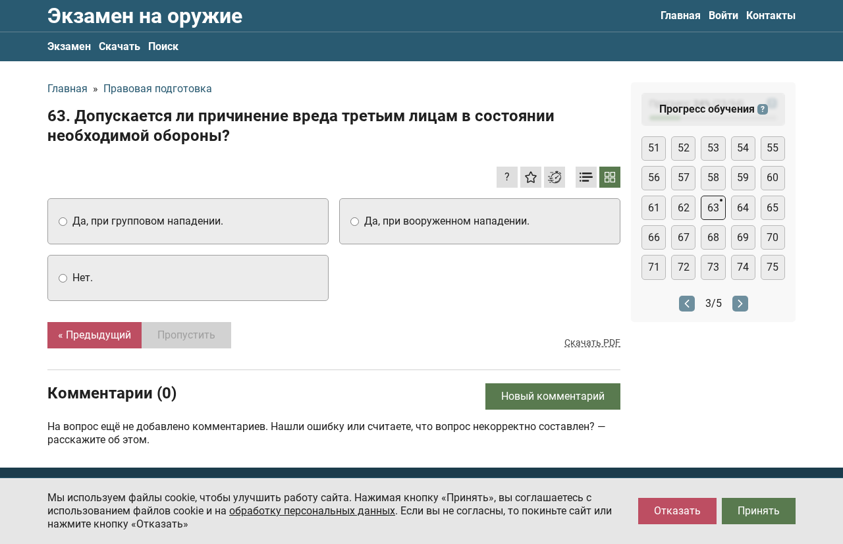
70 (772, 237)
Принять (759, 510)
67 (684, 237)
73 (713, 267)
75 (772, 267)
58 (713, 177)
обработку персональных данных (312, 510)
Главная (681, 15)
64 (743, 208)
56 (654, 177)
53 (713, 148)
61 (654, 208)
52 (684, 148)
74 (743, 267)
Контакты (771, 15)
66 (654, 237)
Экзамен (69, 46)
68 (713, 237)
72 (684, 267)
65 (772, 208)
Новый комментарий (553, 396)
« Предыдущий (94, 335)
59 (743, 177)
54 (743, 148)
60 (772, 177)
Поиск (163, 46)
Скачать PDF (592, 342)
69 (743, 237)
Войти (723, 15)
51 (654, 148)
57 (684, 177)
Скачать (119, 46)
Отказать (677, 510)
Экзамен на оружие (144, 15)
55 (772, 148)
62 (684, 208)
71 (654, 267)
